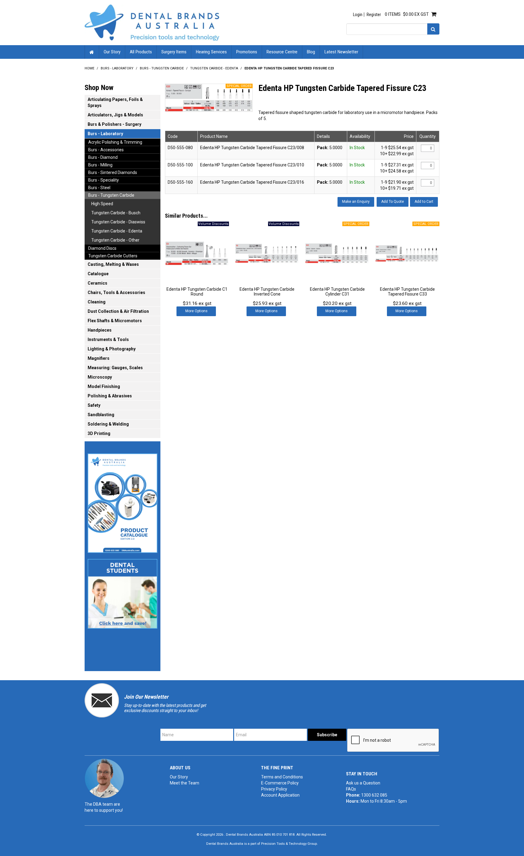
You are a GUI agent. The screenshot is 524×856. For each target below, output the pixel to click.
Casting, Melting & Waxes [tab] (113, 264)
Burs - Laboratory (117, 68)
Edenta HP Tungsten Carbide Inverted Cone (267, 291)
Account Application (280, 795)
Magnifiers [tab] (98, 358)
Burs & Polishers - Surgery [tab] (114, 124)
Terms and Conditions (282, 776)
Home (92, 52)
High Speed (102, 203)
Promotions (246, 52)
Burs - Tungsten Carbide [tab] (111, 195)
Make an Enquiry (356, 201)
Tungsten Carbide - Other (115, 240)
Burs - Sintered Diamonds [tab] (112, 172)
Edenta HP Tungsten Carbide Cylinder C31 (337, 291)
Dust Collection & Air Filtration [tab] (118, 311)
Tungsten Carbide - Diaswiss (118, 221)
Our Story (112, 52)
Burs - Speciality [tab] (103, 180)
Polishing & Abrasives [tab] (110, 395)
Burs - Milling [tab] (100, 164)
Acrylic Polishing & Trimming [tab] (115, 142)
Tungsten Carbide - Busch (115, 212)
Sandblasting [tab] (101, 414)
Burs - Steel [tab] (99, 187)
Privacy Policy (274, 789)
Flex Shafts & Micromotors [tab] (115, 320)
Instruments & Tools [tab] (108, 339)
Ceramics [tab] (97, 283)
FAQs (351, 789)
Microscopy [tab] (100, 377)
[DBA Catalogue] (122, 501)
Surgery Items (173, 52)
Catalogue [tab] (98, 273)
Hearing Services (211, 52)
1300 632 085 (374, 795)
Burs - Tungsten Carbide (162, 68)
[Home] (152, 22)
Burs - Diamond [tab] (103, 157)
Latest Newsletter (341, 52)
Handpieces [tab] (100, 330)
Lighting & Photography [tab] (112, 348)
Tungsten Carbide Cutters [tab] (112, 255)
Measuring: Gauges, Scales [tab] (115, 367)
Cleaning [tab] (97, 301)
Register (374, 14)
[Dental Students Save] (122, 592)
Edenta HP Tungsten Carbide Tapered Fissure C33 (407, 291)
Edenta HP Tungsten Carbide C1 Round (196, 291)
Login (357, 14)
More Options (196, 311)
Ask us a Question (363, 783)
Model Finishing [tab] (104, 386)
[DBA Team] (104, 778)
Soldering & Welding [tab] (108, 424)
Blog (311, 52)
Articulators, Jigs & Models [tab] (115, 114)
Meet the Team (184, 783)
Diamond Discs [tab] (102, 248)
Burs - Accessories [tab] (106, 149)
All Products (141, 52)
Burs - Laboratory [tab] (105, 133)
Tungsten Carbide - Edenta (214, 68)
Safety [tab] (94, 405)
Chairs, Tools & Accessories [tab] (116, 292)
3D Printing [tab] (99, 433)
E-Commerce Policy (280, 783)
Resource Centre (282, 52)
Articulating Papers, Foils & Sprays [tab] (115, 102)
